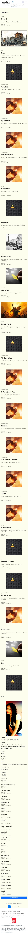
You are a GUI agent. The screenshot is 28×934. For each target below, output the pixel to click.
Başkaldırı (3, 254)
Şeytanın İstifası (6, 256)
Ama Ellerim (4, 87)
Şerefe (3, 53)
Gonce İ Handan (4, 873)
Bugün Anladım (5, 121)
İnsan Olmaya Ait (6, 527)
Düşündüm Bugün (6, 324)
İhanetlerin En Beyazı (7, 561)
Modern (2, 16)
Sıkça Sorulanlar (16, 915)
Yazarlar (10, 911)
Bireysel (2, 50)
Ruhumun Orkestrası (6, 885)
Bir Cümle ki (4, 779)
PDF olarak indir (14, 897)
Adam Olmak (5, 290)
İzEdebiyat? (9, 915)
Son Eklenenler (4, 911)
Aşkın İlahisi (4, 796)
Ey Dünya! (4, 19)
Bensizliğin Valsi (5, 861)
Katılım (14, 911)
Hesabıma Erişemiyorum (6, 913)
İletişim (18, 911)
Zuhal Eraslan (3, 24)
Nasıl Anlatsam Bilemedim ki (8, 785)
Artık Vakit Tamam (5, 790)
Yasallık (14, 913)
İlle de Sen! (4, 426)
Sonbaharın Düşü (6, 595)
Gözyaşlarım (4, 222)
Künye (22, 915)
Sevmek (3, 494)
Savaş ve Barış (5, 629)
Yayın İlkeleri (3, 915)
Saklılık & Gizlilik (20, 913)
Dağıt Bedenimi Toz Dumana (9, 460)
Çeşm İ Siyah (4, 867)
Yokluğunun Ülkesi (6, 358)
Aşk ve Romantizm (4, 84)
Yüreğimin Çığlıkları (7, 155)
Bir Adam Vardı (5, 188)
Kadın (2, 663)
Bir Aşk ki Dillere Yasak (8, 392)
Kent (2, 220)
